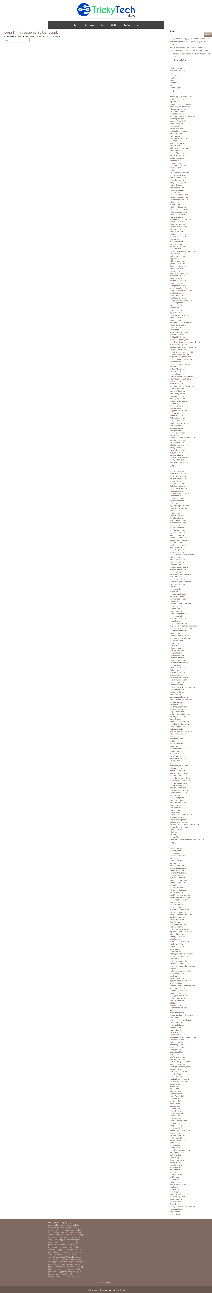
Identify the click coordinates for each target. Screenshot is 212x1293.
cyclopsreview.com (177, 667)
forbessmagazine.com (179, 697)
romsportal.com (176, 455)
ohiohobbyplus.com (178, 545)
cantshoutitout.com (178, 873)
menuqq (51, 1222)
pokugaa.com (175, 447)
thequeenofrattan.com (179, 266)
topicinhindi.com (177, 101)
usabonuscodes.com (178, 775)
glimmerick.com (176, 515)
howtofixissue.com (177, 882)
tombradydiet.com (177, 559)
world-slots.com (176, 136)
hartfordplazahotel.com (179, 1194)
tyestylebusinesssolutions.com (182, 379)
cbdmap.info (175, 126)
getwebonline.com (177, 1005)
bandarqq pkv (175, 87)
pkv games (174, 82)
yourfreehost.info (177, 552)
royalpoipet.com (176, 381)
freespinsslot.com (177, 187)
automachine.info (177, 283)
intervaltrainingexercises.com (182, 376)
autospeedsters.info (178, 285)
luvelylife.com (175, 1027)
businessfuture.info (178, 121)
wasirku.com (175, 1086)
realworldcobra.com (178, 280)
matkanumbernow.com (179, 909)
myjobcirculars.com (178, 912)
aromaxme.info (176, 1118)
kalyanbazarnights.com (179, 929)
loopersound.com (177, 535)
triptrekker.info (176, 305)
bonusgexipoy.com (177, 398)
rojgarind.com (175, 202)
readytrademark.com (178, 787)
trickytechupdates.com (104, 1282)
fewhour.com (175, 204)
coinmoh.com (175, 665)
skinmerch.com (176, 525)
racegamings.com (177, 442)
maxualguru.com (177, 180)
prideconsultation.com (179, 148)
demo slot (52, 1237)
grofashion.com (176, 435)
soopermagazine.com (178, 783)
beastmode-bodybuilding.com (182, 116)
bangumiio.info (176, 1125)
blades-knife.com (177, 271)
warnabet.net (175, 1179)
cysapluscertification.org (180, 1150)
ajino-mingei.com (177, 549)
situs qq (70, 1264)
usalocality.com (176, 481)
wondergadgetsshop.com (180, 581)
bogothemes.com (177, 547)
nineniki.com (175, 939)
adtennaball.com (177, 946)
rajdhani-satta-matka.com (180, 981)
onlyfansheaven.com (178, 1007)
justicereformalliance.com (180, 540)
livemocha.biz (175, 1167)
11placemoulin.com (178, 165)
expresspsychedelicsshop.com (182, 687)
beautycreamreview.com (180, 662)
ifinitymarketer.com (177, 418)
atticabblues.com (177, 657)
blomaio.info (175, 1133)
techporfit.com (176, 863)
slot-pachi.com (176, 185)
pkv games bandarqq (66, 1225)
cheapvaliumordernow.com (181, 359)
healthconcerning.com (179, 199)
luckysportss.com (177, 428)
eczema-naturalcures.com (180, 603)
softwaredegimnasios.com (180, 780)
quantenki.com (176, 320)
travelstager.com (176, 1044)
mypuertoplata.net (177, 877)
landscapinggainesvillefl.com (182, 731)
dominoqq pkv (66, 1247)
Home (76, 25)
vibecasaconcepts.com (179, 315)
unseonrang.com (177, 244)
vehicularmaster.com (178, 488)
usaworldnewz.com (178, 476)
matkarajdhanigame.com (180, 131)
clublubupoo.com (177, 388)
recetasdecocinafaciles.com (181, 628)
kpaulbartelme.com (178, 349)
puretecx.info (175, 1103)
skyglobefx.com (176, 295)
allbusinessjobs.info (178, 109)
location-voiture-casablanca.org (183, 347)
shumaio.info (175, 1145)
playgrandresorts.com (179, 452)
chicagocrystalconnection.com (182, 1206)
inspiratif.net (175, 853)
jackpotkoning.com (178, 420)
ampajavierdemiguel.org (180, 493)
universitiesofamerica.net (180, 897)
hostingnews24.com (178, 716)
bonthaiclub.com (177, 562)
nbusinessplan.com (178, 868)
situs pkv (173, 75)
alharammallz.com (177, 648)
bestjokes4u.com (177, 155)
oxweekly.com (175, 1034)
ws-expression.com (178, 758)
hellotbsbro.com (176, 231)
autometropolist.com (178, 660)
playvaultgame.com (178, 450)
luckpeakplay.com (177, 430)
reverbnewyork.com (178, 522)
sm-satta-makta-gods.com (181, 778)
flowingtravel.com (177, 936)
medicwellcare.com (178, 325)
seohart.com (175, 795)
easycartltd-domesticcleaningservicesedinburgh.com (187, 838)
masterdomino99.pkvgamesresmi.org (63, 1276)
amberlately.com (176, 498)
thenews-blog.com (177, 770)
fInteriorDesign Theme (96, 1290)
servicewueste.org (177, 904)
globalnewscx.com (177, 256)
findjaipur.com (175, 510)
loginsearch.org (176, 1155)
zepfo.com (174, 763)
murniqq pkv (53, 1261)
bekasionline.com (177, 865)
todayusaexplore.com (178, 478)
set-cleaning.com (177, 797)
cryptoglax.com (176, 542)
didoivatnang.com (177, 672)
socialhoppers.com (177, 998)
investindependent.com (179, 726)
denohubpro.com (177, 268)
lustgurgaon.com (177, 158)
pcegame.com (175, 753)
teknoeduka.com (176, 768)
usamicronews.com (178, 433)
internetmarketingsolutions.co (182, 251)
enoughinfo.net (176, 1174)
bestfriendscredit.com (178, 599)
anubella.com (175, 812)
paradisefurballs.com (178, 190)
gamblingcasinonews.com (180, 895)
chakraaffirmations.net (179, 153)
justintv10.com (176, 1074)
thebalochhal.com (177, 486)
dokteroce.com (176, 1069)
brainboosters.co (176, 495)
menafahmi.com (176, 738)
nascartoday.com (176, 743)
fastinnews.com (176, 413)
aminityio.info (175, 1108)
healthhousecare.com (178, 707)
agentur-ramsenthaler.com (181, 300)
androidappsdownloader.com (182, 971)
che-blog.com (175, 141)
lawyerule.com (176, 1076)
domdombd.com (176, 406)
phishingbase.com (177, 440)
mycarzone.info (176, 312)
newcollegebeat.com (178, 520)
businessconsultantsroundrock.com (184, 824)
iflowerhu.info (175, 1204)
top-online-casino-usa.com (181, 931)
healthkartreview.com (178, 709)
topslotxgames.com (178, 917)
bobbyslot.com (176, 163)
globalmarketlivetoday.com (181, 699)
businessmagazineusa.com (181, 322)
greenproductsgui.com (179, 197)
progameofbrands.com (179, 900)
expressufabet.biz (177, 875)
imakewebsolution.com (179, 138)
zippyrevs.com (175, 907)
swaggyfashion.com (178, 1054)
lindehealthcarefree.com (180, 106)
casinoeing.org (176, 1165)
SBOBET (114, 25)
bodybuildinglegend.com (180, 1061)
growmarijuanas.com (178, 214)
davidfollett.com (176, 518)
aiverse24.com (176, 810)
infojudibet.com (176, 123)
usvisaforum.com (177, 527)
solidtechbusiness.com (179, 337)
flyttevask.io (174, 1189)
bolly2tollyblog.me (178, 1184)
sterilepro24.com (177, 334)
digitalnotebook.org (178, 177)
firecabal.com (175, 694)
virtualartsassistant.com (179, 354)
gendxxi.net (174, 307)
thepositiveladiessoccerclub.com (183, 626)
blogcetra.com (175, 248)
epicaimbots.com (177, 682)
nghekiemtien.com (177, 1084)
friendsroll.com (176, 576)
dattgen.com (175, 670)
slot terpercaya (176, 68)
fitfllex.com (174, 1017)
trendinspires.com (177, 1047)
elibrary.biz (174, 601)
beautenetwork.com (178, 817)
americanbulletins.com (179, 650)
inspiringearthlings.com (179, 724)
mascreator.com (176, 736)
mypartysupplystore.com (180, 505)
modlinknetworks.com (179, 423)
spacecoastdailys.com (179, 785)
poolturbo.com (176, 1091)
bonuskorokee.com (178, 396)
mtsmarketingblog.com (179, 1081)
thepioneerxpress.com (179, 880)
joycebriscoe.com (177, 500)
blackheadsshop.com (178, 344)
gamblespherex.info (178, 298)
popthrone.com (176, 133)
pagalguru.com (176, 751)
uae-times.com (176, 848)
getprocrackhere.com (178, 410)
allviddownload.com (178, 890)
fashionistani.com (177, 689)
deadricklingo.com (177, 293)
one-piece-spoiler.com (179, 273)
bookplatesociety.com (179, 567)
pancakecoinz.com (177, 143)
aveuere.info (175, 192)
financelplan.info (177, 118)
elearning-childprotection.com (182, 985)
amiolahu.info (175, 1111)
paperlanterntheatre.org (179, 635)
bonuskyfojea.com (177, 393)
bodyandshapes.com (178, 822)
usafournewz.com (177, 483)
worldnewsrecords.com (179, 332)
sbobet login (66, 1257)
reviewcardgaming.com (179, 339)
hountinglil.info (176, 150)
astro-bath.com (176, 606)
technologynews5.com (179, 765)
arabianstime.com (177, 655)
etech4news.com (177, 684)
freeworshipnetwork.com (180, 638)
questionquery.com (177, 1059)
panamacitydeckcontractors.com (183, 1037)
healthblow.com (176, 976)
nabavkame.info (176, 1199)
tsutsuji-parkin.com (178, 618)
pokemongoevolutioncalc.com (182, 437)
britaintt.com (175, 832)
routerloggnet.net (177, 919)
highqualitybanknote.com (180, 714)
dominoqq (174, 80)
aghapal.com (175, 608)
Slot (102, 25)
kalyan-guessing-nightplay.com (183, 966)
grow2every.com (176, 704)
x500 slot (78, 1234)
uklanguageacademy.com (180, 104)
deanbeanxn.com (177, 128)
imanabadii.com (176, 1209)
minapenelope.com (178, 537)
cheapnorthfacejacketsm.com (182, 554)
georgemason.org (177, 99)
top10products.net (177, 111)
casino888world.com (178, 369)
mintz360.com (175, 168)
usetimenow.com (177, 973)
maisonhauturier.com (178, 734)
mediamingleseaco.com (179, 1079)
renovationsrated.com (179, 790)
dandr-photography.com (180, 1066)
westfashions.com (177, 1039)
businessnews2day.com (179, 329)
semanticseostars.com (179, 209)
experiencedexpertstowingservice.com (185, 342)
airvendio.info (175, 1098)
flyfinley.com (175, 145)
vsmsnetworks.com (178, 855)
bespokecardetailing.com (180, 596)
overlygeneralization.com (180, 219)
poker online (60, 1264)
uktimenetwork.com (178, 473)
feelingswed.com (177, 692)
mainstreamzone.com (178, 212)
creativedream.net (177, 1000)
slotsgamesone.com (178, 924)
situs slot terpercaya (71, 1232)
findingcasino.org (177, 278)
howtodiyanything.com (179, 721)
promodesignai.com (178, 800)
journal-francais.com (178, 1071)
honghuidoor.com (177, 934)
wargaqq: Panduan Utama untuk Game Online (189, 50)
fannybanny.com (176, 415)
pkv (171, 73)
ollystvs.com (175, 253)
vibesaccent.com (176, 491)
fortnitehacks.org (177, 1152)
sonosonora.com (176, 572)
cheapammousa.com (178, 623)
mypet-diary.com (176, 1032)
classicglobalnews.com (179, 827)
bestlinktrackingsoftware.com (182, 386)
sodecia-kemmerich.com (180, 364)
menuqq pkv (76, 1259)
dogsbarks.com (176, 675)
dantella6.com (176, 922)
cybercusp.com (176, 829)
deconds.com (175, 834)
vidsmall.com (175, 327)
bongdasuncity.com (178, 182)
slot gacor (59, 1230)
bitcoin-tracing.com (178, 819)
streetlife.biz (175, 1169)
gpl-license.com (176, 702)
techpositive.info (176, 241)
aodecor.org (174, 1157)
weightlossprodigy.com (179, 172)
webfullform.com (177, 887)
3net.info (173, 586)
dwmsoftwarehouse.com (180, 677)
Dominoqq (89, 25)
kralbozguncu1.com (178, 729)
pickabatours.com (177, 114)
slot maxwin (67, 1234)
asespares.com (176, 653)
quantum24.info (176, 317)
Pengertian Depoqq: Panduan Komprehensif (188, 47)
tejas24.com (175, 1088)
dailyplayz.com (176, 408)
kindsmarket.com (177, 1025)
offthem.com (175, 858)
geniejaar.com (175, 160)
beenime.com (175, 361)
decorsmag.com (176, 892)
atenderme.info (176, 1123)
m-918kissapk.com (177, 1196)
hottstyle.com (175, 719)
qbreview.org (175, 902)
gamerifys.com (176, 850)
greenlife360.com (177, 870)
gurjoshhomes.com (178, 557)
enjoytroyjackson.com (179, 680)
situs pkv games (176, 65)
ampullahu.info (176, 1115)
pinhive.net (174, 1177)
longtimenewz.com (178, 425)
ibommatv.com (176, 860)
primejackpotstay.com (179, 445)
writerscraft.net (176, 983)
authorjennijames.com (179, 613)
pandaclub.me (175, 1187)
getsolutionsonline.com (179, 956)
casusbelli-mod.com (178, 564)
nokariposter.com (177, 963)
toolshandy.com (176, 1042)
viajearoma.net (176, 616)
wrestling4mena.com (178, 988)
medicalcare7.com (177, 944)
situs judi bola (73, 1254)
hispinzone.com (176, 927)
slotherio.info (175, 1147)
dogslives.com (176, 258)
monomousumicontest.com (181, 290)
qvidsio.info (174, 1142)
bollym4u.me (175, 1182)
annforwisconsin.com (178, 508)
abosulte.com (175, 807)
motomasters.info (177, 310)
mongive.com (175, 951)
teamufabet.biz (176, 885)
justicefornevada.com (178, 226)
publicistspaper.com (178, 802)
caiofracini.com (176, 239)
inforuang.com (176, 1022)
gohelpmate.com (177, 978)
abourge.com (175, 643)
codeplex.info (175, 589)
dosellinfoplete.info (178, 1135)
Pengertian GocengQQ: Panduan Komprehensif (189, 38)
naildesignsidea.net (178, 630)
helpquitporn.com (177, 711)
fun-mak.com (175, 366)
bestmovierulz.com (177, 530)
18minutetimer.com (178, 207)
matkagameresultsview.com (181, 954)
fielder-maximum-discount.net (182, 1015)
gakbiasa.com (175, 1201)
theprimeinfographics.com (180, 356)
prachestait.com (176, 1093)
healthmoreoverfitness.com (181, 914)
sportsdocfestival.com (179, 457)
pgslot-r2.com (175, 756)
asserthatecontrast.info (179, 1120)
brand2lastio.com (177, 993)
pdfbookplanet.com (178, 261)
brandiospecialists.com (179, 941)
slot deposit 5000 (63, 1274)
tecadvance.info (176, 1106)
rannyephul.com (176, 1049)
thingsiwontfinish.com (179, 462)
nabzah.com (175, 949)
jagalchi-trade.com (177, 532)
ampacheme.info (176, 1113)
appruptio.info (175, 1214)
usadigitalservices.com (179, 995)
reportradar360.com (178, 1052)
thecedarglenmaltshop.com (181, 96)
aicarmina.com (176, 503)
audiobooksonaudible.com (181, 814)
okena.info (174, 591)
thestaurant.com (176, 383)
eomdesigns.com (177, 302)
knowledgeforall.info (178, 990)
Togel (138, 25)
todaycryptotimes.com (179, 773)
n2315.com (174, 1003)
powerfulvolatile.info (178, 1140)
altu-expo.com (176, 611)
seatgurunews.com (177, 584)
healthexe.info (176, 1101)
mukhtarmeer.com (177, 741)
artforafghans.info (177, 1096)
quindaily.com (175, 805)
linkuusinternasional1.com (181, 574)
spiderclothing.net (177, 579)
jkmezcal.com (175, 374)
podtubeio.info (176, 1138)
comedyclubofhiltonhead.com (182, 352)
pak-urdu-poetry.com (178, 246)
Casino (127, 25)
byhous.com (175, 1192)
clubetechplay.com (177, 403)
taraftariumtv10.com (178, 1057)
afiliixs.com (174, 645)
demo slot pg (59, 1254)
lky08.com (174, 1010)
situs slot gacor (54, 1234)
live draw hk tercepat (178, 70)
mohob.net (174, 170)
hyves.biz (173, 1172)
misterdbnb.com (176, 371)
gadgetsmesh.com (177, 224)
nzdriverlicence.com (178, 748)
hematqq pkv (65, 1261)
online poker (60, 1244)
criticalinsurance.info (178, 961)
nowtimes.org (175, 1162)
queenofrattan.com (177, 263)
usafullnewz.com (177, 471)
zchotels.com (175, 761)
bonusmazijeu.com (177, 391)
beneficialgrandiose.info (180, 1130)
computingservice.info (179, 236)
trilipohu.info (175, 1211)
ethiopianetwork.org (178, 221)
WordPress (120, 1290)
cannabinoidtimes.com (179, 194)
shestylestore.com (177, 460)
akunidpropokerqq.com (179, 594)
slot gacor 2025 (71, 1230)
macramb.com (175, 1030)
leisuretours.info (176, 229)
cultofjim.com (175, 513)
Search (172, 31)
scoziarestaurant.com (178, 792)
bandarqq (174, 78)
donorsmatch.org (177, 1160)
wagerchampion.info (178, 288)
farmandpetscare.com (178, 234)
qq (171, 85)
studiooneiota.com (177, 275)
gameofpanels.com (178, 968)
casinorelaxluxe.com (178, 401)
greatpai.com (175, 633)
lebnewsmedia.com (178, 569)
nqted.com (174, 746)
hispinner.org (175, 958)
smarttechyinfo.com (178, 175)
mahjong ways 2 (75, 1266)
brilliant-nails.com (177, 1064)
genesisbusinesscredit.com (181, 1020)
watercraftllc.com (177, 640)
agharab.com (175, 621)
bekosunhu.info (176, 1128)
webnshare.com (176, 217)
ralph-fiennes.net (177, 1012)
